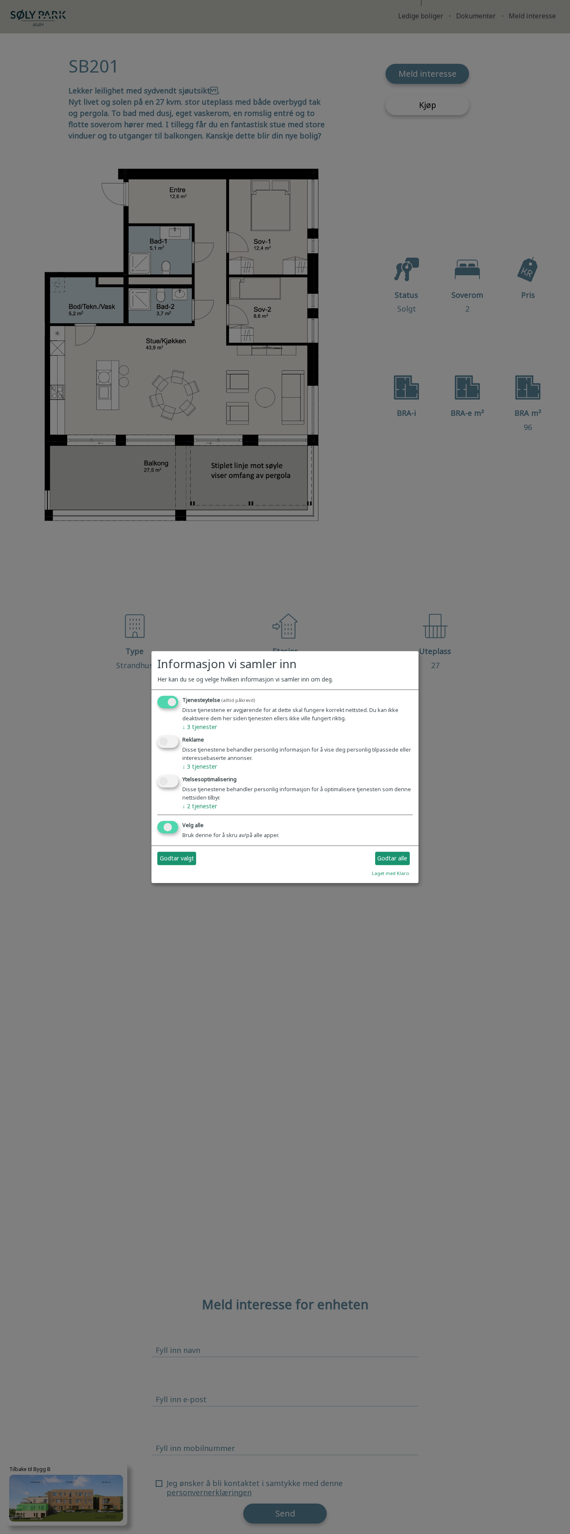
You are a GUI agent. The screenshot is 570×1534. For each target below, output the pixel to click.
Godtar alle (392, 859)
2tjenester (199, 806)
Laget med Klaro (390, 873)
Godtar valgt (177, 859)
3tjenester (199, 727)
